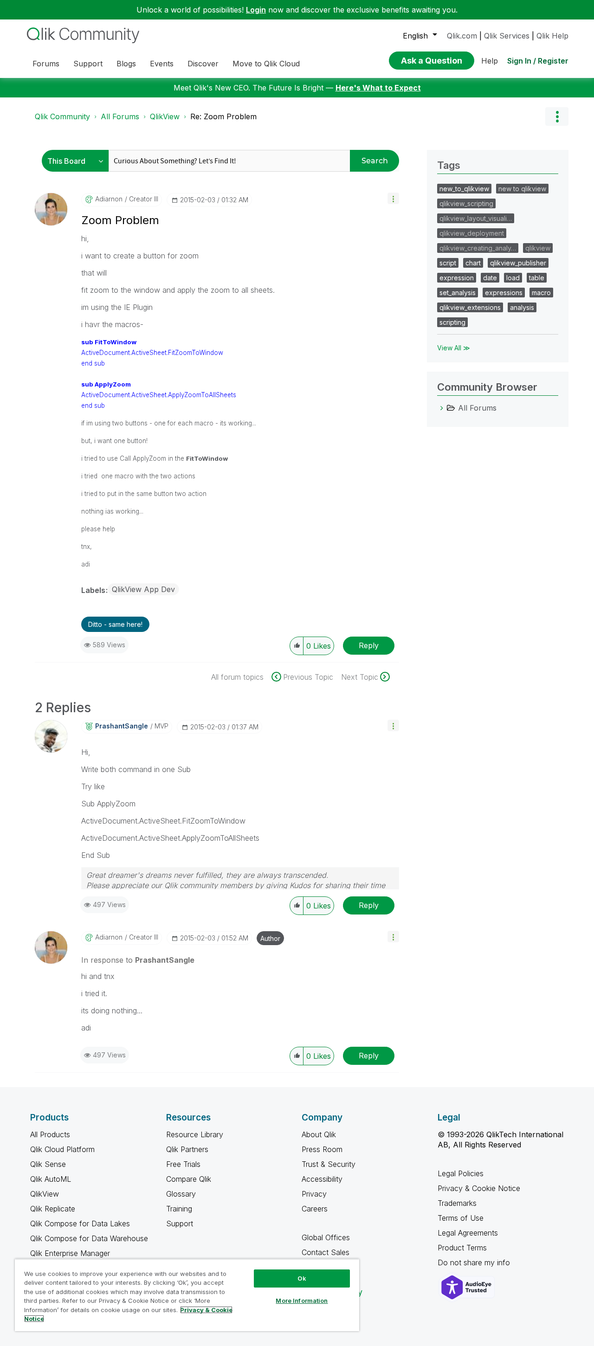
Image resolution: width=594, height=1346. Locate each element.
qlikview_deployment (471, 233)
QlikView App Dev (143, 589)
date (490, 278)
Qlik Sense (48, 1164)
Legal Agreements (468, 1232)
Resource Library (194, 1134)
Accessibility (322, 1179)
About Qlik (319, 1134)
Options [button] (556, 116)
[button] (393, 198)
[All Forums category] (441, 408)
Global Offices (326, 1237)
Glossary (181, 1193)
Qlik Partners (187, 1149)
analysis (522, 307)
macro (541, 292)
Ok (301, 1278)
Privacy (314, 1193)
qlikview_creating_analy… (477, 248)
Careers (315, 1208)
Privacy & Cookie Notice (479, 1188)
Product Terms (462, 1247)
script (447, 263)
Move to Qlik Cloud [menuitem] (266, 63)
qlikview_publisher (518, 263)
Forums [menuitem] (45, 63)
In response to (137, 960)
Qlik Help (552, 35)
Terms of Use (461, 1218)
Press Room (322, 1149)
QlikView (165, 116)
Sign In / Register (537, 60)
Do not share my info (475, 1262)
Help (489, 60)
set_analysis (457, 292)
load (513, 278)
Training (179, 1208)
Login (256, 9)
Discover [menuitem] (203, 63)
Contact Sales (325, 1252)
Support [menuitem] (88, 63)
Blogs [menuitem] (126, 63)
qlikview (537, 248)
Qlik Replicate (52, 1208)
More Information (302, 1300)
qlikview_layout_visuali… (475, 218)
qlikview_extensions (470, 307)
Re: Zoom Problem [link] (223, 116)
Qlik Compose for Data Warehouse (89, 1238)
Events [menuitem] (162, 63)
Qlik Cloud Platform (62, 1149)
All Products (50, 1134)
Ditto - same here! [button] (115, 624)
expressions (504, 292)
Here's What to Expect (378, 87)
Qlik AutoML (50, 1179)
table (536, 278)
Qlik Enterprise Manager (70, 1253)
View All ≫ (453, 348)
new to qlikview (522, 189)
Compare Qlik (188, 1179)
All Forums (120, 116)
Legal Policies (461, 1173)
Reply (369, 645)
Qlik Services (506, 35)
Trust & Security (328, 1164)
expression (456, 278)
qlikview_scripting (466, 203)
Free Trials (183, 1164)
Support (179, 1223)
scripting (452, 322)
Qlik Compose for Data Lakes (80, 1223)
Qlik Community (62, 116)
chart (473, 263)
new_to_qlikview (464, 189)
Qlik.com (462, 35)
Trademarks (457, 1203)
